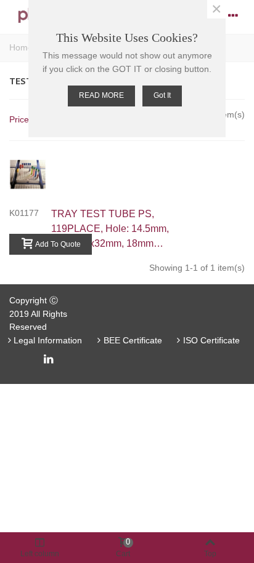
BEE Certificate (133, 340)
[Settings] (233, 15)
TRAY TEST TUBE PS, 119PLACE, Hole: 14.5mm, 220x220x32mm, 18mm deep (110, 230)
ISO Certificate (211, 340)
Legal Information (48, 340)
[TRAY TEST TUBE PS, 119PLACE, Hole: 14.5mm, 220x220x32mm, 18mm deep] (34, 174)
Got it (162, 95)
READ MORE (101, 95)
